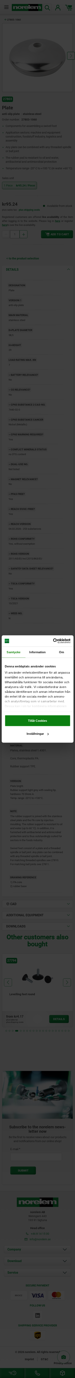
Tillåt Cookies (37, 720)
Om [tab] (61, 652)
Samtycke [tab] (13, 652)
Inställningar (35, 733)
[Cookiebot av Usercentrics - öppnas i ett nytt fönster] (53, 641)
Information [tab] (37, 652)
